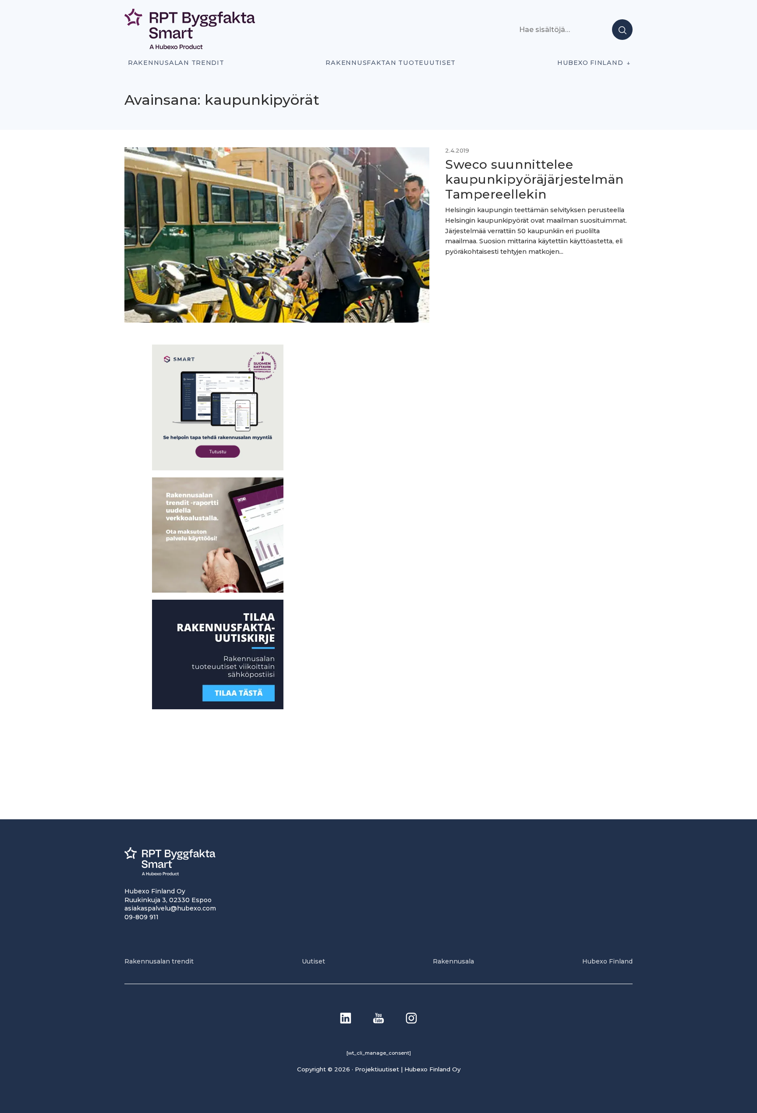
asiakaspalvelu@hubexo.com (170, 908)
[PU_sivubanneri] (217, 590)
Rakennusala (453, 961)
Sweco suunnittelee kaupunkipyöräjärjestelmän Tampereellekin (534, 179)
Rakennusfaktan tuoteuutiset (390, 63)
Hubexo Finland (590, 63)
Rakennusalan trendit (176, 63)
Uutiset (313, 961)
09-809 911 (141, 917)
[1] (217, 707)
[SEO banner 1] (217, 468)
